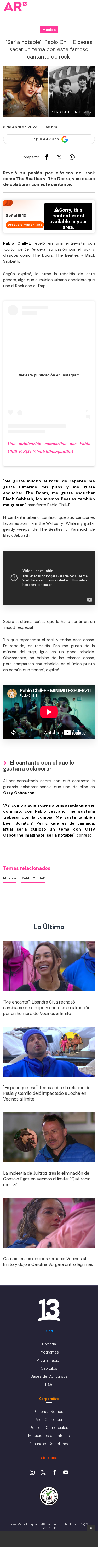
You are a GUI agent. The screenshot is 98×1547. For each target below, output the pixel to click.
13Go (49, 1384)
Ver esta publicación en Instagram (49, 375)
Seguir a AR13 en (45, 139)
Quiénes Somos (49, 1411)
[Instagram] (32, 1473)
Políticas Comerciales (49, 1427)
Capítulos (49, 1368)
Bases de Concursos (49, 1376)
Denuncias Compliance (49, 1443)
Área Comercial (49, 1419)
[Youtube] (66, 1473)
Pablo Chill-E (33, 878)
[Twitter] (43, 1473)
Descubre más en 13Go (25, 224)
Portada (49, 1344)
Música (9, 878)
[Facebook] (54, 1473)
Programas (49, 1352)
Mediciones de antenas (49, 1435)
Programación (49, 1360)
